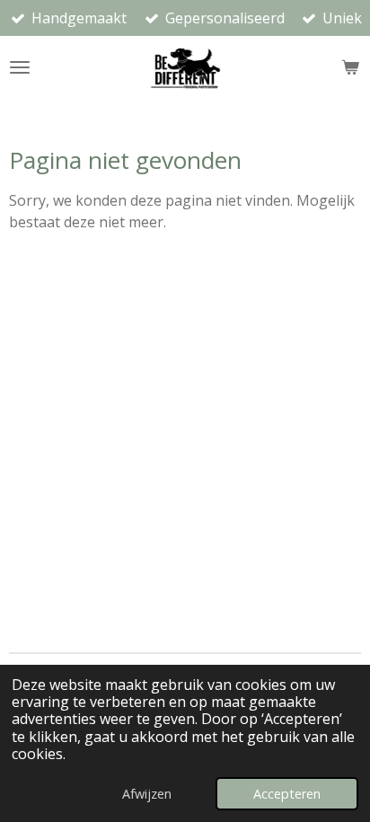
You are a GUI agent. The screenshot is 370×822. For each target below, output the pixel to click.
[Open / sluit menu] (20, 67)
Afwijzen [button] (147, 793)
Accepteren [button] (287, 793)
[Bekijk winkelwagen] (350, 67)
